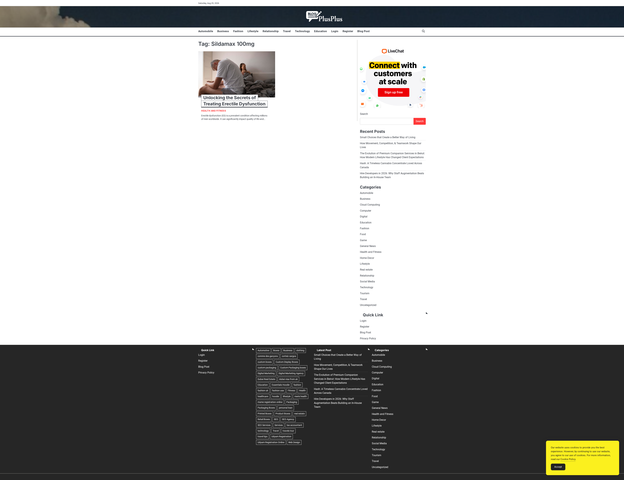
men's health (300, 396)
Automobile (205, 31)
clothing (300, 350)
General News (368, 246)
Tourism (364, 293)
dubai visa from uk (288, 379)
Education (320, 31)
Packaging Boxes (266, 407)
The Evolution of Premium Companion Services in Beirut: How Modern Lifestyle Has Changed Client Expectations (339, 378)
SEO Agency (288, 419)
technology (263, 430)
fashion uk (263, 390)
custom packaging (267, 367)
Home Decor (367, 257)
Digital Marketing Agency (291, 373)
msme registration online (270, 402)
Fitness (291, 390)
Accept (558, 466)
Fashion (238, 31)
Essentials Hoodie (281, 385)
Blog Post (363, 31)
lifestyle (287, 396)
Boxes (276, 350)
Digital (363, 216)
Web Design (294, 442)
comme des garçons (268, 356)
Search (364, 113)
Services (278, 425)
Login (334, 31)
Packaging (291, 402)
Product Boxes (282, 413)
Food (363, 234)
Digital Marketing (266, 373)
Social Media (367, 281)
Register (348, 31)
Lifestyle (252, 31)
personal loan (285, 407)
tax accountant (294, 425)
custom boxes (265, 362)
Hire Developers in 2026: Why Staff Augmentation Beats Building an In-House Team (338, 402)
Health (302, 390)
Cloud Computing (370, 204)
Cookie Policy (568, 459)
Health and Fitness (213, 111)
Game (363, 240)
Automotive (263, 350)
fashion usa (278, 390)
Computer (365, 210)
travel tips (262, 436)
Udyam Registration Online (271, 442)
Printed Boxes (265, 413)
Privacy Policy (368, 338)
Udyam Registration (281, 436)
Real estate (366, 269)
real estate (299, 413)
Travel (287, 31)
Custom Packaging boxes (293, 367)
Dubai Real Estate (266, 379)
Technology (302, 31)
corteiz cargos (289, 356)
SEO (276, 419)
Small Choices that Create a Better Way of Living (387, 137)
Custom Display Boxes (287, 362)
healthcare (263, 396)
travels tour (288, 430)
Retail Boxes (264, 419)
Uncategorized (368, 305)
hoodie (275, 396)
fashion (297, 385)
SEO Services (264, 425)
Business (223, 31)
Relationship (271, 31)
